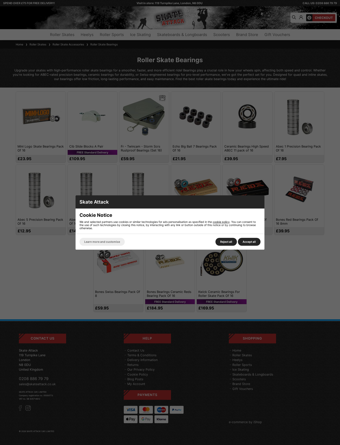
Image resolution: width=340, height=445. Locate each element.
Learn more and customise (102, 241)
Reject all (226, 241)
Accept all (249, 241)
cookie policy (221, 221)
